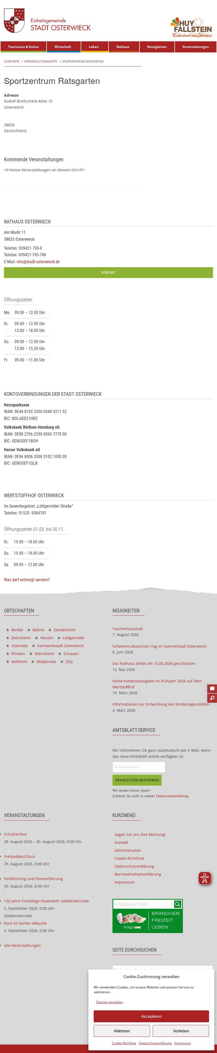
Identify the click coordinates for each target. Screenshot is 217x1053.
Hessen (46, 637)
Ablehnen (122, 1031)
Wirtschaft (63, 47)
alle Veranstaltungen (22, 945)
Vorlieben (181, 1031)
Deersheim (20, 637)
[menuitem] (23, 46)
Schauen (70, 653)
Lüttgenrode (73, 637)
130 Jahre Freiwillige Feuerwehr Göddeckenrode (46, 900)
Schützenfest (15, 834)
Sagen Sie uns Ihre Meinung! (140, 834)
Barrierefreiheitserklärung (138, 874)
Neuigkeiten (157, 47)
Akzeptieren (151, 1016)
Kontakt (108, 272)
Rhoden (17, 653)
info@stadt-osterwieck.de (38, 261)
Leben (94, 47)
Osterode (19, 645)
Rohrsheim (44, 653)
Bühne (37, 629)
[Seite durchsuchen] (212, 697)
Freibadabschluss (19, 856)
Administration (128, 850)
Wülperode (45, 661)
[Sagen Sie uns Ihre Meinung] (212, 687)
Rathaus (122, 47)
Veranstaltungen (195, 47)
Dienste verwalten (109, 1002)
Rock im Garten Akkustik (25, 923)
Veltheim (18, 661)
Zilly (69, 661)
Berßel (16, 629)
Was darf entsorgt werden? (27, 579)
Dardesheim (64, 629)
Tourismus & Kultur (23, 47)
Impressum (182, 1043)
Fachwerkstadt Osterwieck (60, 645)
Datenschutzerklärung (155, 1043)
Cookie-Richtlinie (124, 1043)
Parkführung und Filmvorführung (33, 878)
